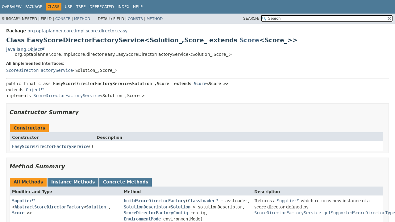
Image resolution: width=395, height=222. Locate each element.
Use (69, 7)
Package (33, 7)
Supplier (22, 200)
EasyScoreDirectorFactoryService (50, 146)
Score (249, 40)
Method (82, 19)
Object (33, 89)
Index (123, 7)
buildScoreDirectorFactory (154, 200)
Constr (62, 19)
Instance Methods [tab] (73, 181)
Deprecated (101, 7)
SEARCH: (251, 18)
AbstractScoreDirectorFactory (49, 206)
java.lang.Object (24, 49)
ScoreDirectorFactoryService (39, 70)
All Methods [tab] (28, 181)
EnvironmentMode (142, 218)
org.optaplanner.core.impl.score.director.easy (77, 30)
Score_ (19, 212)
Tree (81, 7)
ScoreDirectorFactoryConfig (156, 212)
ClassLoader (201, 200)
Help (138, 7)
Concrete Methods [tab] (125, 181)
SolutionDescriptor (146, 206)
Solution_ (97, 206)
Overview (12, 7)
